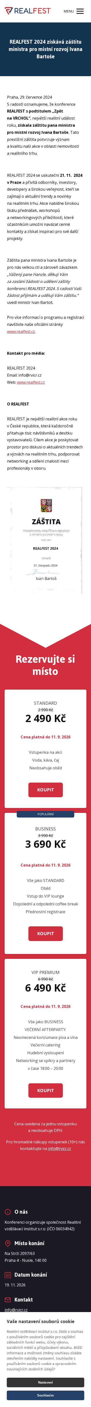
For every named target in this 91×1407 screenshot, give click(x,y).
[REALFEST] (28, 11)
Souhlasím (45, 1395)
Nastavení (45, 1382)
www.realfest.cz (21, 331)
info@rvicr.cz (59, 1148)
